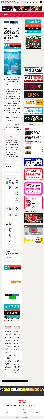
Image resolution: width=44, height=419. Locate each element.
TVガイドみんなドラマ (6, 408)
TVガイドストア (27, 408)
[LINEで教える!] (12, 23)
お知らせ (7, 412)
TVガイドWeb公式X (22, 409)
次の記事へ (23, 381)
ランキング (37, 3)
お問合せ (32, 412)
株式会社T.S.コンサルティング (37, 408)
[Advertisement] (33, 58)
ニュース (25, 3)
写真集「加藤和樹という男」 (11, 83)
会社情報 (37, 412)
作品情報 (33, 3)
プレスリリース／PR (6, 22)
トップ (8, 405)
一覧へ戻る (15, 381)
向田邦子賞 (18, 3)
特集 (27, 3)
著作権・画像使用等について (25, 412)
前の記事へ (6, 381)
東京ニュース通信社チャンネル (17, 408)
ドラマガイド (21, 3)
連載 (30, 3)
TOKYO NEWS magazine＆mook (12, 257)
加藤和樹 (9, 81)
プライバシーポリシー (14, 412)
